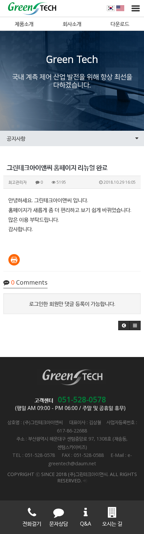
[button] (124, 325)
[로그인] (85, 480)
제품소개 (24, 23)
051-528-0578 (82, 399)
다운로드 (120, 23)
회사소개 (72, 23)
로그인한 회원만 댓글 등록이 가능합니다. (72, 303)
